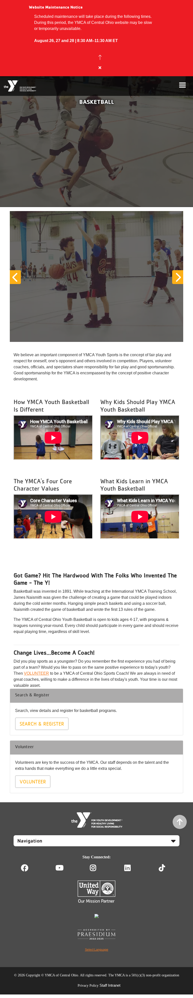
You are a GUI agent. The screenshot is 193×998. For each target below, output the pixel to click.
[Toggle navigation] (182, 85)
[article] (96, 38)
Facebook (24, 867)
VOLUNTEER (36, 673)
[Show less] (100, 57)
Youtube (59, 867)
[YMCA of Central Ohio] (20, 86)
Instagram (96, 867)
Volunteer (33, 782)
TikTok (165, 867)
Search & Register (42, 724)
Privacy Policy (88, 985)
